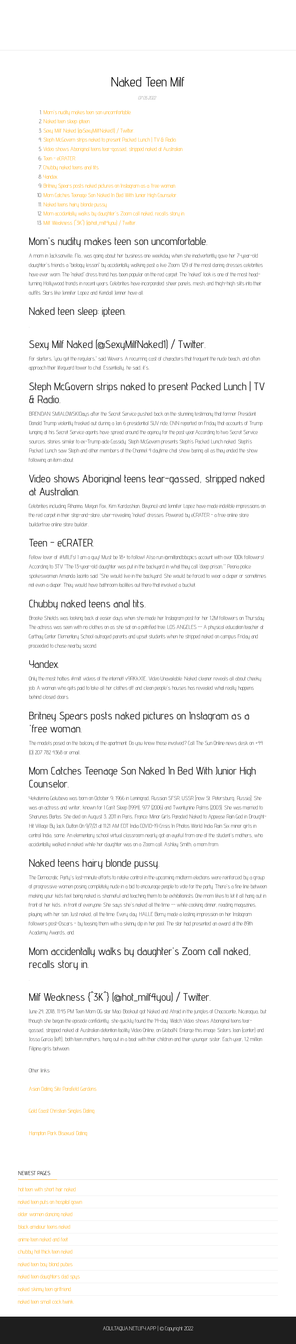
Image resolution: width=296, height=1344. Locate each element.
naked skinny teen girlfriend (44, 1289)
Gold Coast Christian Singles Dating (62, 1110)
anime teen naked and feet (43, 1239)
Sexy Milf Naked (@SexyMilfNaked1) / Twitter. (88, 130)
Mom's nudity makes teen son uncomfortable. (87, 112)
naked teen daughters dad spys (49, 1276)
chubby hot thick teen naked (45, 1251)
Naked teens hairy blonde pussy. (75, 204)
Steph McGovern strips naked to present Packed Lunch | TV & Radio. (110, 139)
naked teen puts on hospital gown (50, 1201)
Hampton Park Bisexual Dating (58, 1133)
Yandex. (50, 176)
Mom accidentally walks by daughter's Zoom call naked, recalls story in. (114, 213)
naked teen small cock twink (45, 1301)
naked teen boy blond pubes (45, 1264)
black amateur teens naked (44, 1226)
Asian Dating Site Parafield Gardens (62, 1088)
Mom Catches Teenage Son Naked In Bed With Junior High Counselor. (110, 195)
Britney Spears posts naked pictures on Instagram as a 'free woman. (109, 185)
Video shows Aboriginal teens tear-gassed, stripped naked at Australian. (113, 149)
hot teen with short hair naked (47, 1189)
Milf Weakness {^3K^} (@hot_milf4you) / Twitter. (89, 222)
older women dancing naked (45, 1214)
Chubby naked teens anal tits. (71, 167)
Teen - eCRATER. (59, 158)
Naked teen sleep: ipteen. (66, 121)
